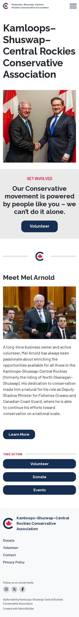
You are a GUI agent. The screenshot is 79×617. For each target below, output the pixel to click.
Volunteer (39, 226)
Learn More (19, 434)
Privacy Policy (14, 562)
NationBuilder (26, 608)
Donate (39, 477)
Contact (9, 555)
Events (39, 490)
